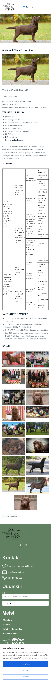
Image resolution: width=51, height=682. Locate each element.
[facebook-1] (20, 545)
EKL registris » (11, 137)
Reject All (25, 677)
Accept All (26, 664)
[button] (47, 7)
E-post (5, 592)
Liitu (9, 603)
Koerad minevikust (10, 516)
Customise (25, 670)
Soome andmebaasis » (14, 140)
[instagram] (26, 545)
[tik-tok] (31, 545)
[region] (25, 663)
